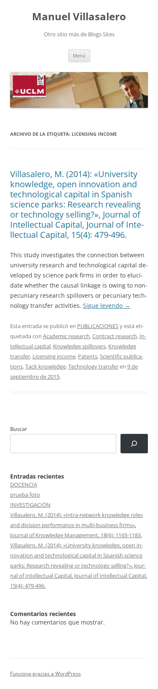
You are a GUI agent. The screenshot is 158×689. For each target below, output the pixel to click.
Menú (79, 55)
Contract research (114, 336)
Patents (87, 356)
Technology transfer (93, 366)
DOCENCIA (23, 484)
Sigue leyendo (106, 305)
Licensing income (53, 356)
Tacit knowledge (45, 366)
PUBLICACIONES (97, 326)
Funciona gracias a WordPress (45, 673)
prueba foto (25, 494)
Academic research (66, 336)
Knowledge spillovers (79, 346)
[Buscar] (134, 444)
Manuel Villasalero (79, 16)
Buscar (18, 429)
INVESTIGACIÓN (30, 505)
